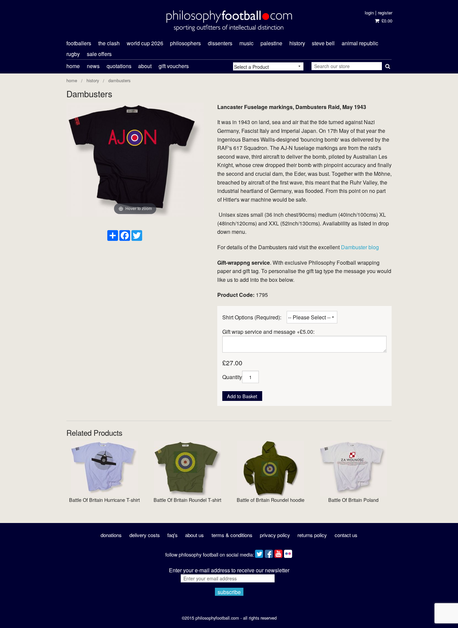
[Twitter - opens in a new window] (259, 552)
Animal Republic (360, 43)
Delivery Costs (144, 534)
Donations (111, 534)
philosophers (185, 43)
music (246, 43)
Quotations (119, 66)
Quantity (232, 377)
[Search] (387, 65)
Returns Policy (312, 534)
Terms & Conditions (232, 534)
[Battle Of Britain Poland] (353, 468)
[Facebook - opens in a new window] (269, 552)
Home (73, 66)
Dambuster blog (360, 247)
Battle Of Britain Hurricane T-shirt (104, 499)
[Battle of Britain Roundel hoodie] (270, 468)
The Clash (109, 43)
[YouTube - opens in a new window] (278, 552)
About (145, 66)
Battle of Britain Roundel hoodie (270, 499)
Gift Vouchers (174, 66)
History (93, 80)
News (93, 66)
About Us (194, 534)
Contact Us (346, 534)
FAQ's (172, 534)
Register (385, 12)
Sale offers (99, 54)
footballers (78, 43)
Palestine (271, 43)
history (297, 43)
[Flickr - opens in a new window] (288, 552)
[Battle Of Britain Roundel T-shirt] (187, 468)
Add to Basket (242, 396)
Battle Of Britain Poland (353, 499)
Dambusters (119, 80)
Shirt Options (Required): (251, 317)
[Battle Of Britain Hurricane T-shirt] (104, 468)
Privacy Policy (275, 534)
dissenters (220, 43)
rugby (73, 54)
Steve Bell (323, 43)
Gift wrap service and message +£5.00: (268, 331)
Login (369, 12)
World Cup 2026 (145, 43)
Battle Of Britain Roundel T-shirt (187, 499)
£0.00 (386, 20)
